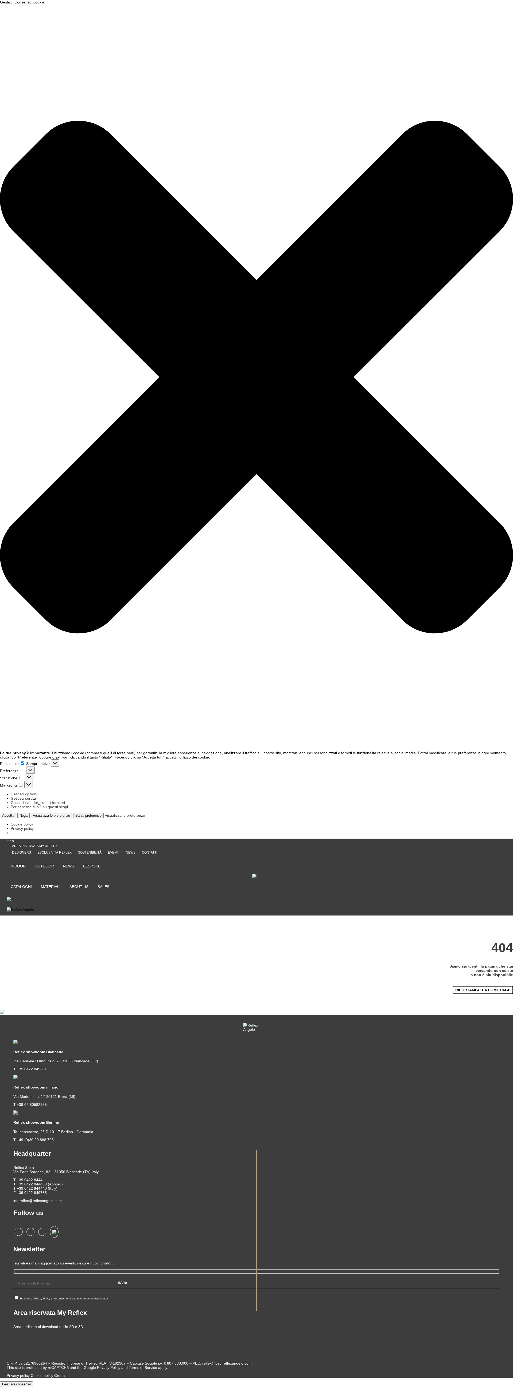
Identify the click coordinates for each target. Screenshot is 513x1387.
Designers (21, 852)
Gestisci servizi (23, 798)
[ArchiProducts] (54, 1232)
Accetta (8, 816)
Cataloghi (21, 887)
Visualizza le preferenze (51, 816)
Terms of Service (143, 1367)
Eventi (113, 852)
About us (78, 887)
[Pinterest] (42, 1232)
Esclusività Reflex (54, 852)
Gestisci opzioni (24, 794)
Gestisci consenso (16, 1384)
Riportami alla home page (482, 990)
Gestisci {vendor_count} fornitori (38, 802)
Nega (24, 816)
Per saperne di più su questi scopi (39, 807)
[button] (256, 377)
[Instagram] (19, 1232)
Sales (103, 887)
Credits (60, 1375)
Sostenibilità (90, 852)
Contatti (149, 852)
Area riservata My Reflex (34, 846)
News (130, 852)
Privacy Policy (42, 1298)
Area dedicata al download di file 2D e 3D (48, 1327)
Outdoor (44, 866)
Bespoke (91, 866)
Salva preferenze (88, 816)
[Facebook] (30, 1232)
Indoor (18, 866)
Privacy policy (22, 828)
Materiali (50, 887)
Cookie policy (22, 824)
